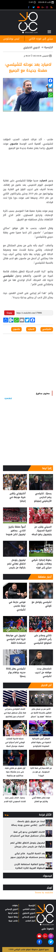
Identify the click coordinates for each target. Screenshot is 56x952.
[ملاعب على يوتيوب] (38, 7)
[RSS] (52, 7)
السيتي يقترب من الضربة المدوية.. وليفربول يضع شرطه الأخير (42, 530)
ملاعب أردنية (13, 913)
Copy (9, 313)
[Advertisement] (28, 157)
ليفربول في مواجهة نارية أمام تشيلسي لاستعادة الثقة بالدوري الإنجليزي (16, 639)
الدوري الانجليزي (31, 47)
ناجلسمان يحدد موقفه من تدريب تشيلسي (43, 672)
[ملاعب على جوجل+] (43, 7)
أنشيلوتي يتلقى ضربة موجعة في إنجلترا (17, 497)
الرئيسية (48, 47)
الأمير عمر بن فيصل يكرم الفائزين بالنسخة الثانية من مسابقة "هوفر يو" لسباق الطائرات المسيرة (41, 713)
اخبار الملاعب (30, 920)
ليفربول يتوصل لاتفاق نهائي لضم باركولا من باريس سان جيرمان (16, 563)
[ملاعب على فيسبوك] (29, 7)
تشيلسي (9, 276)
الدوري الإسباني (28, 916)
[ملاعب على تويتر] (34, 7)
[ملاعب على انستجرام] (47, 7)
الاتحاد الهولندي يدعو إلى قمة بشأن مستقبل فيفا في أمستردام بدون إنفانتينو (15, 712)
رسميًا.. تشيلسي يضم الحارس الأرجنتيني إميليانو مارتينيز (43, 497)
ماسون (14, 144)
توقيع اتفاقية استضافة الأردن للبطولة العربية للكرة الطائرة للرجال (29, 868)
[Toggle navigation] (49, 31)
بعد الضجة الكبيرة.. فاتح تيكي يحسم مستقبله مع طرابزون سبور (27, 855)
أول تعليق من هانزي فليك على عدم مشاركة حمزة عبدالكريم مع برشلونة (15, 771)
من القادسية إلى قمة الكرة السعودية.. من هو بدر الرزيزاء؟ (41, 771)
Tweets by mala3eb (44, 892)
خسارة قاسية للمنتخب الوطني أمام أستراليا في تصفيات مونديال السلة (15, 742)
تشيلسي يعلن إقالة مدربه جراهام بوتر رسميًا (16, 672)
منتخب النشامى (29, 909)
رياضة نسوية (13, 916)
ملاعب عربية (13, 920)
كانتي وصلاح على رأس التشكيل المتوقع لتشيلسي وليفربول (43, 639)
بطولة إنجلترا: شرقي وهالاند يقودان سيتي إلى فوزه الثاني (42, 563)
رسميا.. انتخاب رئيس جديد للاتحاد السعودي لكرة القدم (15, 799)
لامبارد (43, 180)
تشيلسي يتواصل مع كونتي (42, 604)
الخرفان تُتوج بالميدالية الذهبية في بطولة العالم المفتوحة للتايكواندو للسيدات (41, 742)
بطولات (15, 905)
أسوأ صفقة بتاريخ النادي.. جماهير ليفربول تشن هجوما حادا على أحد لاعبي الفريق (16, 530)
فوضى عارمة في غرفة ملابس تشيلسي (17, 606)
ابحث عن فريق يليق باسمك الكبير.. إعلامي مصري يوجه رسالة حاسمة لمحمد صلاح (28, 825)
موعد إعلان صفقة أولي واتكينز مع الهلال (41, 799)
